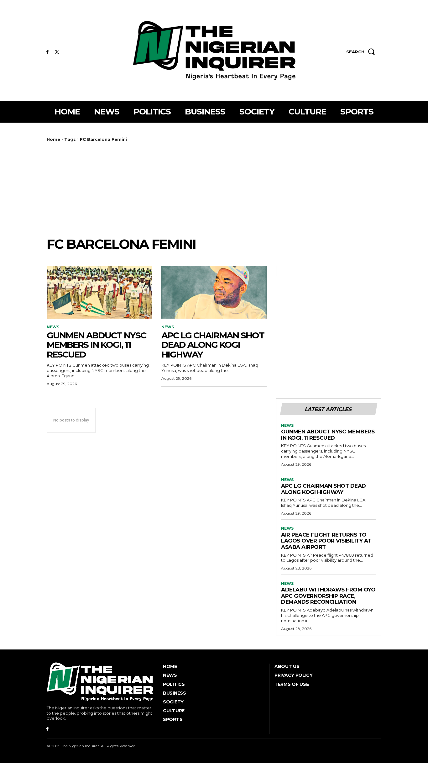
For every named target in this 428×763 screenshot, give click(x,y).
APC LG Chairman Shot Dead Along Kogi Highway (212, 345)
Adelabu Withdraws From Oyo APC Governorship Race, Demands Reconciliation (328, 595)
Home (53, 139)
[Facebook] (47, 52)
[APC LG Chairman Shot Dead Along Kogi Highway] (214, 292)
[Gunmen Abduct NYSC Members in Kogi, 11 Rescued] (99, 292)
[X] (57, 52)
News (53, 327)
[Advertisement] (214, 189)
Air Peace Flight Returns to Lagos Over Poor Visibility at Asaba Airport (326, 541)
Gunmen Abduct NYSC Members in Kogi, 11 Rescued (96, 345)
